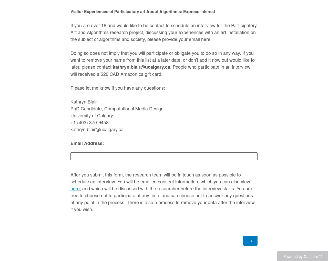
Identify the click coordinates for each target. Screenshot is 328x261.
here (75, 188)
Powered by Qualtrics (300, 256)
